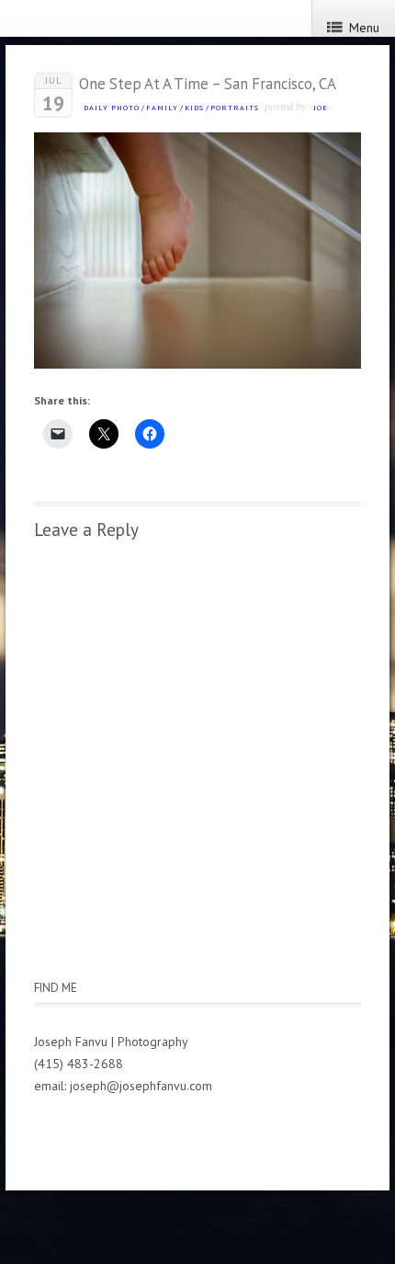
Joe (320, 107)
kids (194, 107)
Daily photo (112, 107)
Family (162, 107)
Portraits (234, 107)
